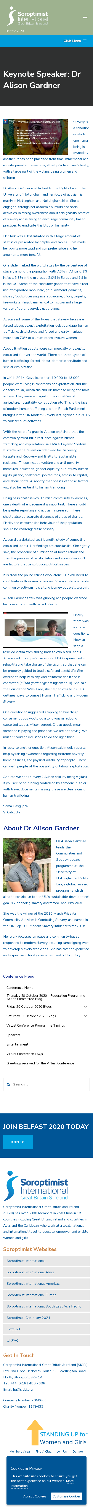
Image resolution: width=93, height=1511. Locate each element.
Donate (78, 1452)
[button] (75, 40)
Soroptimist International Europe (31, 1295)
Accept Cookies (34, 1496)
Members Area (20, 1452)
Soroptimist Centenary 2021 (28, 1317)
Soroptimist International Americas (33, 1283)
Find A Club (43, 1452)
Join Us (62, 1452)
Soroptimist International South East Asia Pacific (44, 1306)
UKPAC (12, 1340)
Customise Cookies (67, 1496)
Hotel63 (13, 1329)
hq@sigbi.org (23, 1389)
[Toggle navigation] (74, 17)
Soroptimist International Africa (30, 1272)
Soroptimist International (26, 1260)
